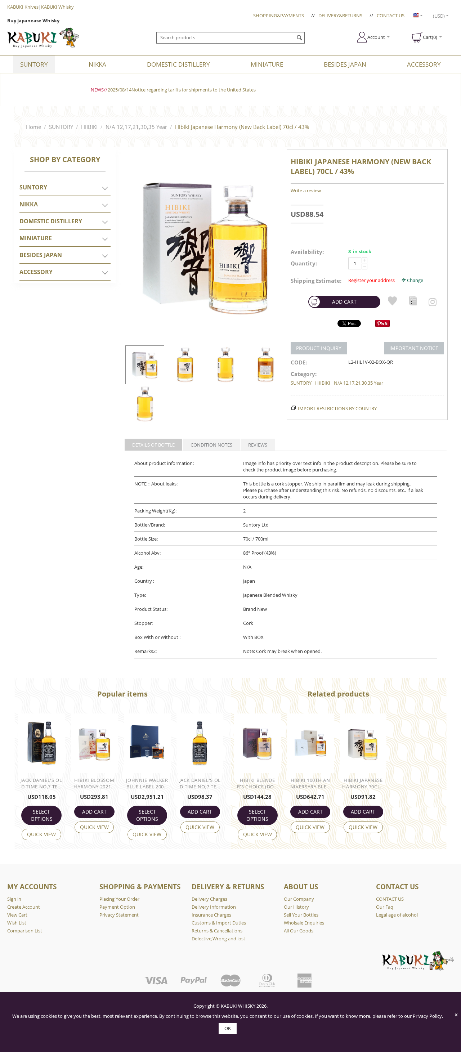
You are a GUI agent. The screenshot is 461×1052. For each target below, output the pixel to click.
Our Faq (384, 907)
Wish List (16, 922)
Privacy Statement (119, 915)
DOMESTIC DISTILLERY (178, 64)
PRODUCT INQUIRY (318, 348)
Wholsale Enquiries (304, 922)
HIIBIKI (89, 126)
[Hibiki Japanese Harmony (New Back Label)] (205, 245)
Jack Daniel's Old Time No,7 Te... (41, 783)
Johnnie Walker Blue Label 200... (147, 783)
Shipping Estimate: (316, 280)
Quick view (41, 834)
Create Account (23, 907)
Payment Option (117, 907)
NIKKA (97, 64)
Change (415, 280)
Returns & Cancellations (217, 930)
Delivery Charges (209, 899)
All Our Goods (298, 930)
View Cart (17, 915)
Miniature (267, 64)
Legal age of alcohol (397, 915)
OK (227, 1028)
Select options (42, 815)
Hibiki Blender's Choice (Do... (257, 783)
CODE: (299, 362)
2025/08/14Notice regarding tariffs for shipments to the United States (182, 89)
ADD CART (344, 301)
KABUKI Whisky (57, 7)
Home (33, 126)
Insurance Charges (211, 915)
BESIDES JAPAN (345, 64)
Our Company (299, 899)
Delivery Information (214, 907)
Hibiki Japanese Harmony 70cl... (363, 783)
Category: (304, 373)
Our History (296, 907)
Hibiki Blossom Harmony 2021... (94, 783)
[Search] (299, 38)
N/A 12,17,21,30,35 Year (136, 126)
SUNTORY (34, 64)
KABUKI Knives (23, 7)
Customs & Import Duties (219, 922)
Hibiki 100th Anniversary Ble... (310, 783)
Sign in (14, 899)
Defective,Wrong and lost (218, 938)
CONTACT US (390, 15)
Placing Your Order (119, 899)
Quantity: (304, 263)
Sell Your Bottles (301, 915)
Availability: (307, 251)
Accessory (424, 64)
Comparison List (24, 930)
